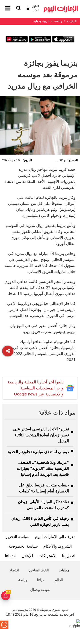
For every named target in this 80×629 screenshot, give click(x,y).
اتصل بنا (68, 556)
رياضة (22, 580)
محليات (64, 570)
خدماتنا (10, 556)
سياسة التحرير (17, 536)
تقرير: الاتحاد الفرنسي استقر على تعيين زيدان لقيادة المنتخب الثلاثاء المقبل (41, 435)
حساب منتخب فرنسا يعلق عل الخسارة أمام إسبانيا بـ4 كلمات (44, 488)
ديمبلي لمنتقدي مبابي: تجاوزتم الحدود (38, 452)
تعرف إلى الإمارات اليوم (55, 536)
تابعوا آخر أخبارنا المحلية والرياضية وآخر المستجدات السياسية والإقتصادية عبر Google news (36, 388)
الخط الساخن (39, 570)
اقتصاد (14, 570)
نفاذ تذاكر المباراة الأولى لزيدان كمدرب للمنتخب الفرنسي (43, 505)
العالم (59, 580)
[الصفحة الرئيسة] (61, 7)
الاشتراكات (47, 556)
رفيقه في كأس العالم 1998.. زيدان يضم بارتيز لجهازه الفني (40, 521)
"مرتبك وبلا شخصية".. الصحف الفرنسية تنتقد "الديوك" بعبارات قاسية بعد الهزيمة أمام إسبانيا (43, 468)
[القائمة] (18, 8)
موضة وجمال (40, 590)
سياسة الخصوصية (23, 546)
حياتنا (41, 580)
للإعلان (27, 556)
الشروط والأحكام (57, 546)
